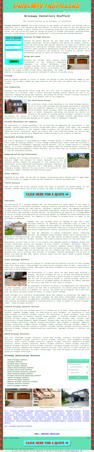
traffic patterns (30, 186)
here (49, 349)
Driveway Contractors (55, 411)
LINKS (68, 11)
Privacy (88, 437)
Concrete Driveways (42, 415)
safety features (65, 177)
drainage (23, 79)
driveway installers (36, 310)
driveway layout (44, 60)
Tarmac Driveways (57, 415)
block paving (38, 45)
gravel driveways (48, 47)
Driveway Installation (37, 417)
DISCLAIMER (86, 11)
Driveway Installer (73, 415)
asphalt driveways (57, 116)
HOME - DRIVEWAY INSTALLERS (47, 434)
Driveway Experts (58, 413)
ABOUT (73, 11)
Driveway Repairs (59, 421)
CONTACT (79, 11)
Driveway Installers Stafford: (16, 25)
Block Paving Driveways (72, 417)
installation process (39, 104)
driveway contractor (22, 168)
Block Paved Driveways (72, 419)
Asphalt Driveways (21, 419)
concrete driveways (65, 114)
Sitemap (5, 437)
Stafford (74, 242)
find (11, 337)
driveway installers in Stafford (17, 210)
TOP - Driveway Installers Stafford (18, 426)
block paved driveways (67, 108)
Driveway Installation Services (22, 356)
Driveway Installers (14, 437)
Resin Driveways (41, 413)
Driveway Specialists (35, 411)
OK (81, 451)
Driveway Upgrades (17, 411)
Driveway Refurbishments (22, 413)
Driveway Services (73, 411)
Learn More (75, 451)
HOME (64, 11)
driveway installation (32, 43)
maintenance (33, 125)
